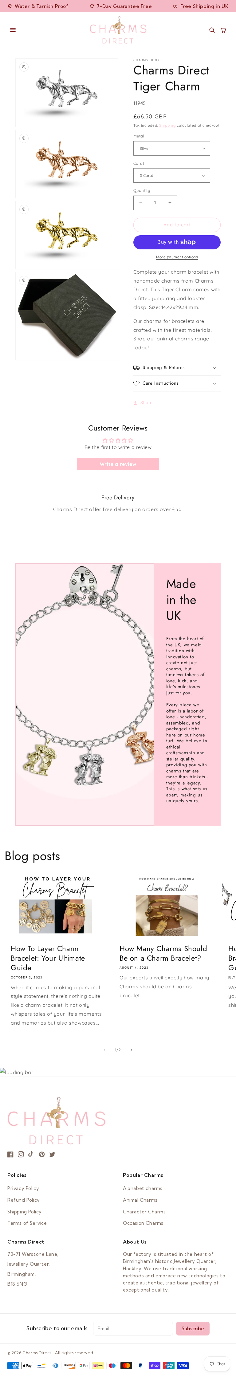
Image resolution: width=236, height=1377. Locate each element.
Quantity (141, 190)
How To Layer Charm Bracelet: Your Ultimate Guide (48, 958)
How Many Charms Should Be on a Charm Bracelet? (163, 953)
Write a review (118, 464)
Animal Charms (140, 1200)
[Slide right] (131, 1050)
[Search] (211, 30)
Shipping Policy (24, 1212)
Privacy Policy (23, 1188)
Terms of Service (27, 1223)
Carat (138, 163)
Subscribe (193, 1328)
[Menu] (45, 29)
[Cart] (223, 30)
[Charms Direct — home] (118, 30)
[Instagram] (21, 1154)
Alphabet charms (143, 1188)
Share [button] (146, 402)
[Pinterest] (42, 1154)
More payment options (177, 257)
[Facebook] (10, 1154)
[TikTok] (31, 1154)
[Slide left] (104, 1050)
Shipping (167, 125)
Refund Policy (23, 1200)
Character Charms (144, 1212)
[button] (177, 367)
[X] (52, 1154)
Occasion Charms (143, 1223)
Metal (138, 135)
